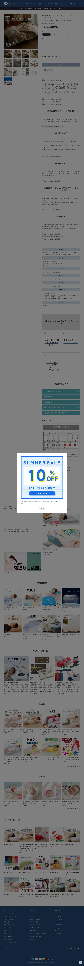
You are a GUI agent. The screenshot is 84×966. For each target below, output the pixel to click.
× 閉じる (42, 508)
